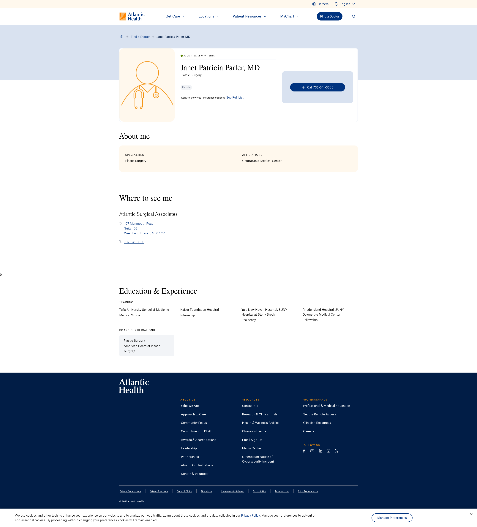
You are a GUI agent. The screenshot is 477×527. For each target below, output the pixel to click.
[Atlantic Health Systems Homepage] (134, 386)
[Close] (471, 514)
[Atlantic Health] (121, 36)
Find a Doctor (140, 36)
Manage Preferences (392, 518)
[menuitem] (320, 4)
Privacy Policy (250, 515)
